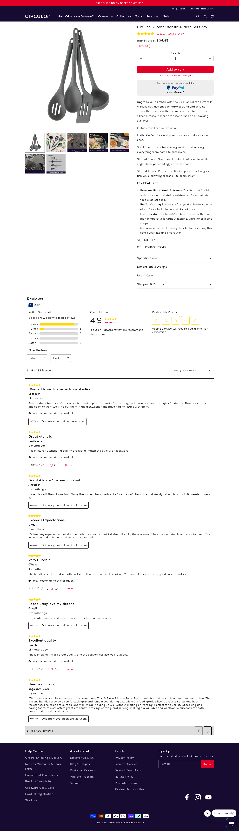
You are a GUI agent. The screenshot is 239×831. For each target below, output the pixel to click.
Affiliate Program (82, 776)
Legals (120, 751)
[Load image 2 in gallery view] (56, 142)
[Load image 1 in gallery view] (35, 142)
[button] (105, 16)
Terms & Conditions (128, 770)
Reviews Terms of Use (129, 789)
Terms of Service (126, 764)
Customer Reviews (82, 770)
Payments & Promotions (41, 775)
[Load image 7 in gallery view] (56, 164)
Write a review (176, 33)
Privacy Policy (124, 757)
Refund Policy (124, 776)
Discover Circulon (82, 757)
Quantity (175, 53)
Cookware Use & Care (39, 787)
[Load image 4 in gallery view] (98, 142)
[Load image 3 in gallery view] (77, 142)
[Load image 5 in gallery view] (119, 142)
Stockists (195, 8)
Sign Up (207, 764)
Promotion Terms (126, 783)
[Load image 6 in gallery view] (35, 164)
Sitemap (75, 783)
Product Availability (38, 781)
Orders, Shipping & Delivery (43, 757)
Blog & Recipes (180, 8)
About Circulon (81, 751)
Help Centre (207, 8)
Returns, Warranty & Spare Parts (43, 766)
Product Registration (39, 794)
